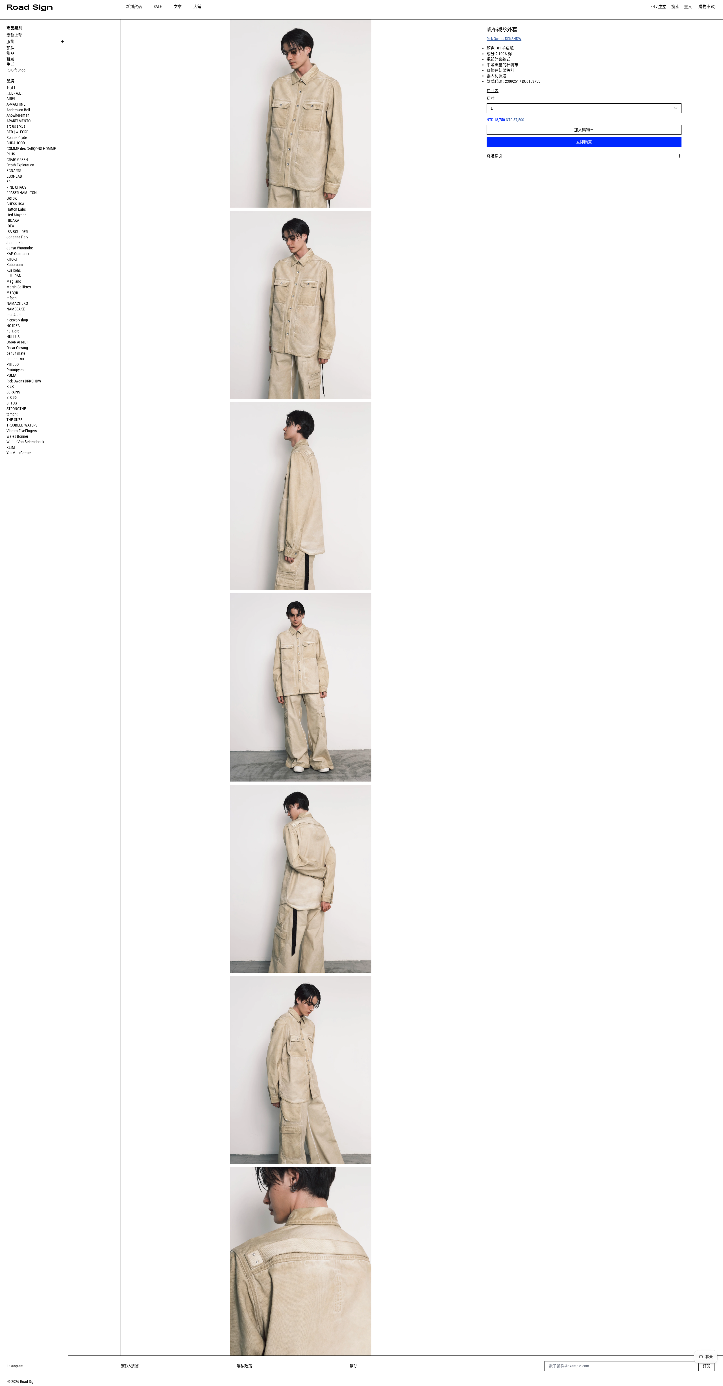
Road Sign (28, 1381)
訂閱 (707, 1366)
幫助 (354, 1366)
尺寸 (491, 98)
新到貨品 (134, 6)
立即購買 (584, 142)
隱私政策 (244, 1366)
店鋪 (197, 6)
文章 (178, 6)
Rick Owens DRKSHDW (504, 38)
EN (652, 6)
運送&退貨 (130, 1366)
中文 (662, 6)
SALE (158, 6)
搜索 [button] (675, 6)
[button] (300, 113)
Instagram (15, 1366)
